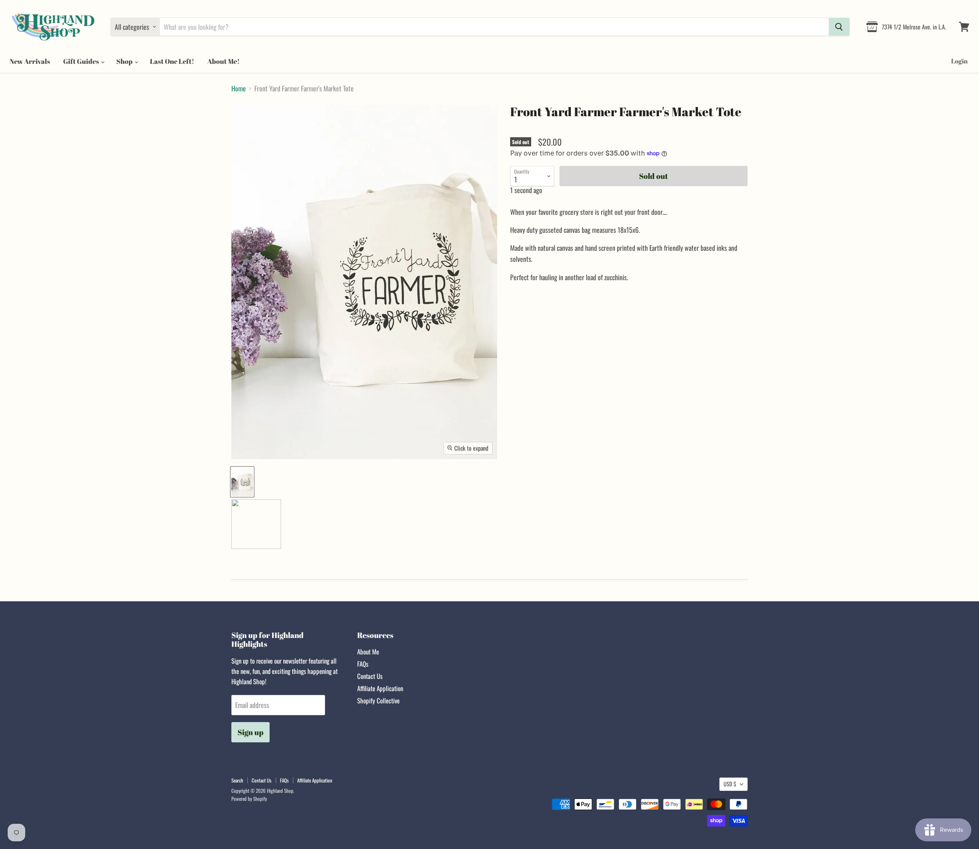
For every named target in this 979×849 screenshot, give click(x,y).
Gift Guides (81, 61)
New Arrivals (30, 61)
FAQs (362, 664)
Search (237, 780)
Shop (125, 61)
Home (238, 88)
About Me (368, 651)
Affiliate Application (380, 688)
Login (959, 61)
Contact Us (369, 676)
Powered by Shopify (249, 798)
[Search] (839, 27)
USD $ (730, 784)
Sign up (250, 732)
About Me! (223, 61)
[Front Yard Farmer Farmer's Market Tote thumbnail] (242, 482)
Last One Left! (172, 61)
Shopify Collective (378, 700)
